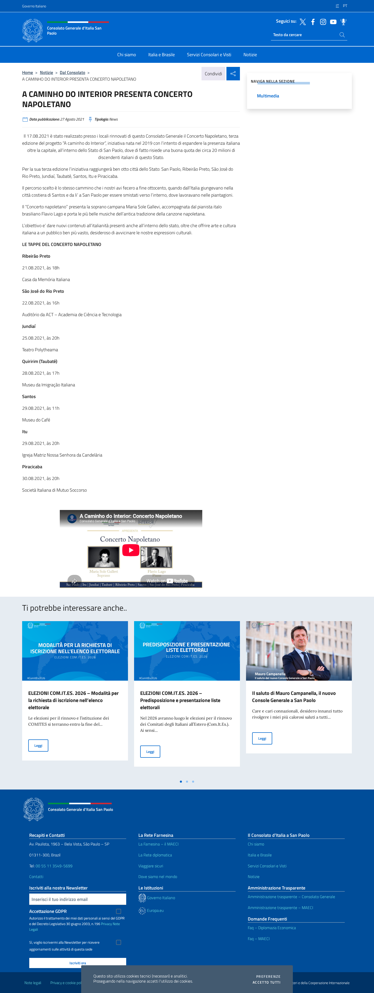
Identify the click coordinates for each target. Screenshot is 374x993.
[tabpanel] (75, 699)
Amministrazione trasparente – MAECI (280, 907)
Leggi (41, 745)
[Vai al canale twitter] (301, 21)
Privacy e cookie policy (68, 983)
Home (27, 72)
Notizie (46, 72)
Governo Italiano (34, 6)
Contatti (36, 876)
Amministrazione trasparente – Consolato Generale (291, 897)
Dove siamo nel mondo (157, 876)
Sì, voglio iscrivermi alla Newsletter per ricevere (64, 942)
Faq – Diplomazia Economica (272, 928)
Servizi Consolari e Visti (267, 866)
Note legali (32, 983)
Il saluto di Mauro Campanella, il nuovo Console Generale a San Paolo (294, 696)
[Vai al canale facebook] (312, 21)
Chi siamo (256, 844)
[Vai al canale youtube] (332, 21)
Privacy (106, 923)
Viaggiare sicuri (150, 866)
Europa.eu (155, 910)
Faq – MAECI (259, 939)
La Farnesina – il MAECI (158, 844)
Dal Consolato (72, 72)
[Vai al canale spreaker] (342, 21)
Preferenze (268, 976)
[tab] (181, 782)
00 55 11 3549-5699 (54, 866)
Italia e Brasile (260, 855)
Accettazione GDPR (48, 911)
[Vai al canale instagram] (322, 21)
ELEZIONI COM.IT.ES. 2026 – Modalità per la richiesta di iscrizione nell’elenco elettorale (73, 700)
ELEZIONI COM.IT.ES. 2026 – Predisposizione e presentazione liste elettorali (180, 700)
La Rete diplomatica (155, 855)
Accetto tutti (267, 982)
